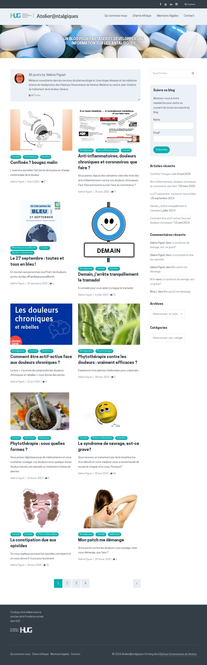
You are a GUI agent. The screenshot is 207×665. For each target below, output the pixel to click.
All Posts (35, 95)
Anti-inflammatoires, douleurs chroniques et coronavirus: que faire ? (107, 162)
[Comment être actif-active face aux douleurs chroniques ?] (41, 324)
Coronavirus (30, 157)
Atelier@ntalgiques (57, 16)
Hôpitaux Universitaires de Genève (177, 654)
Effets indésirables (102, 438)
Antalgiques (86, 150)
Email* (156, 133)
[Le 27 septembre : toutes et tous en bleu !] (41, 221)
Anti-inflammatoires (107, 150)
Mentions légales (167, 16)
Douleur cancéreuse (22, 252)
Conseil (16, 157)
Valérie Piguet (17, 182)
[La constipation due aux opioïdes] (41, 507)
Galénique (44, 438)
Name (156, 119)
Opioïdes (113, 268)
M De (153, 279)
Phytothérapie (104, 351)
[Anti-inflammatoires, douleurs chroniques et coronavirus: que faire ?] (109, 126)
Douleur (46, 157)
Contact (189, 16)
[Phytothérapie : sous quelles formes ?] (41, 411)
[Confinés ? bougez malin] (41, 130)
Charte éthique (142, 16)
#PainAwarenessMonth (24, 248)
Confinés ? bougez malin (33, 163)
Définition (47, 351)
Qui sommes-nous (116, 16)
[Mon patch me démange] (109, 507)
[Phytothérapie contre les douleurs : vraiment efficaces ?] (109, 324)
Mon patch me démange (101, 540)
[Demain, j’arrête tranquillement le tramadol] (109, 231)
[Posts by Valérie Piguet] (19, 79)
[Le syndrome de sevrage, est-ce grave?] (109, 411)
